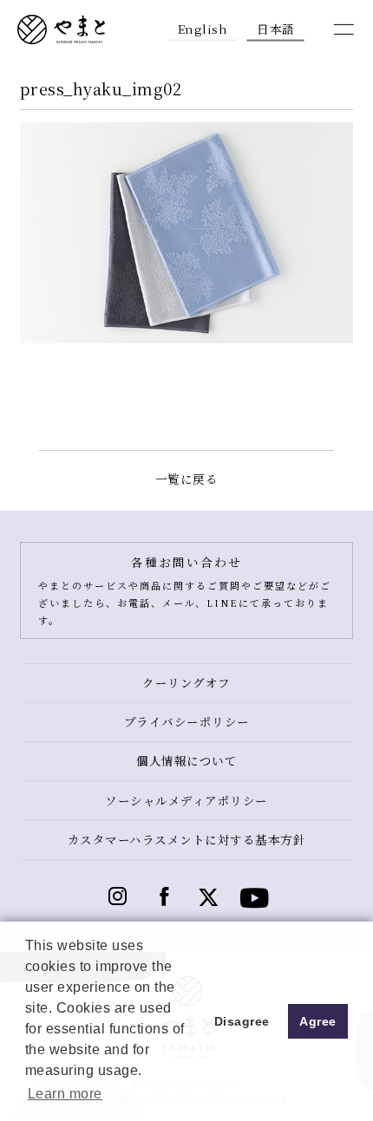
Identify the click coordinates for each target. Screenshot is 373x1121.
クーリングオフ (186, 682)
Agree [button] (318, 1021)
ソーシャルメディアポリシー (186, 800)
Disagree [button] (242, 1021)
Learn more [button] (65, 1093)
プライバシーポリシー (187, 721)
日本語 (276, 27)
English (203, 27)
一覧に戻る (187, 478)
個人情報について (186, 760)
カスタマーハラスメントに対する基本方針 (187, 839)
